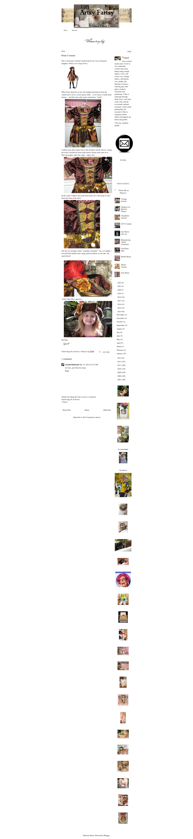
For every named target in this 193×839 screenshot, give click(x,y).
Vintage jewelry (124, 200)
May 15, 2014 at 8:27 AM (88, 364)
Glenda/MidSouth (72, 364)
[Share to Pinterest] (109, 352)
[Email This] (103, 352)
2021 (119, 286)
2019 (119, 293)
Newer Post (67, 410)
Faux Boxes (125, 273)
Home (65, 30)
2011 (119, 365)
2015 (119, 308)
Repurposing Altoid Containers (125, 242)
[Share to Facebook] (107, 352)
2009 (119, 372)
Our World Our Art (125, 233)
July (118, 332)
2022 (119, 282)
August (119, 329)
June (119, 336)
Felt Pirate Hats (125, 249)
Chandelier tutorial (125, 216)
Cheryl (126, 57)
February (120, 350)
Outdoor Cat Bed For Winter (125, 209)
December (121, 314)
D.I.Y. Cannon (126, 224)
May (118, 339)
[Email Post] (99, 351)
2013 (119, 358)
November (121, 318)
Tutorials (74, 30)
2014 (119, 311)
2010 (119, 369)
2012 (119, 361)
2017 (119, 300)
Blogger (107, 835)
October (120, 321)
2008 (119, 376)
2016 (119, 304)
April (119, 343)
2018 (119, 297)
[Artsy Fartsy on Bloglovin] (123, 184)
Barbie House (126, 256)
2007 (119, 379)
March (119, 346)
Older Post (107, 410)
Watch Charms (124, 265)
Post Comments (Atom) (91, 417)
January (120, 353)
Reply (67, 371)
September (121, 325)
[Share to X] (106, 352)
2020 (119, 290)
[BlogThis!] (104, 352)
